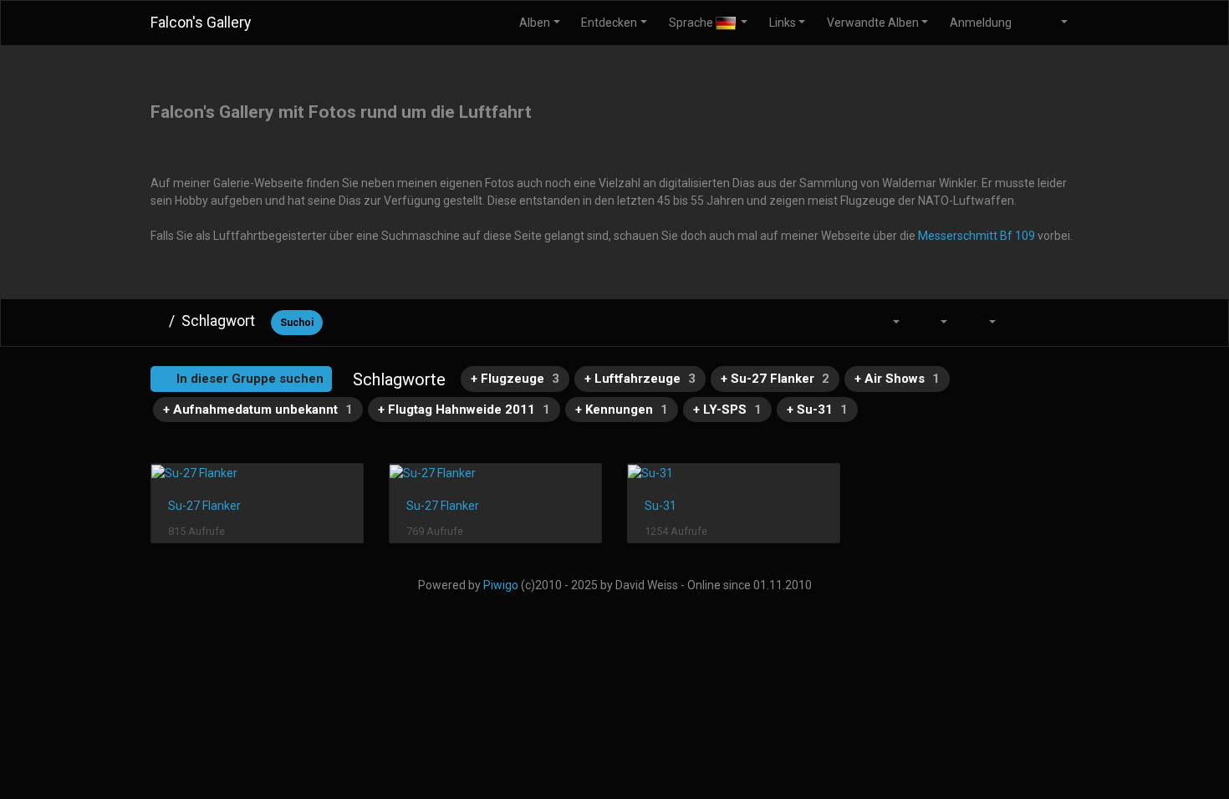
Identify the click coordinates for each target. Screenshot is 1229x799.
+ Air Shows (897, 378)
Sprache (692, 22)
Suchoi (297, 322)
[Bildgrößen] (934, 322)
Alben (534, 22)
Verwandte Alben (873, 22)
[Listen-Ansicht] (1061, 322)
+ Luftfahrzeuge (640, 378)
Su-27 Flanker (204, 505)
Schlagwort (218, 321)
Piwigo (500, 585)
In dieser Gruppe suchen (248, 378)
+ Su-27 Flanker (775, 378)
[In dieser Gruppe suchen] (846, 322)
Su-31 (660, 505)
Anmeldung (981, 22)
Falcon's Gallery (200, 22)
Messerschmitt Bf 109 (976, 235)
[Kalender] (982, 322)
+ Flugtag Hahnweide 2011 (464, 409)
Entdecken (609, 22)
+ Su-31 (817, 409)
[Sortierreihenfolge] (886, 322)
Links (782, 22)
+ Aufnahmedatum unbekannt (258, 409)
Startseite (156, 321)
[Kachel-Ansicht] (1025, 322)
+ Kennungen (621, 409)
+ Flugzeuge (515, 378)
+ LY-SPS (727, 409)
